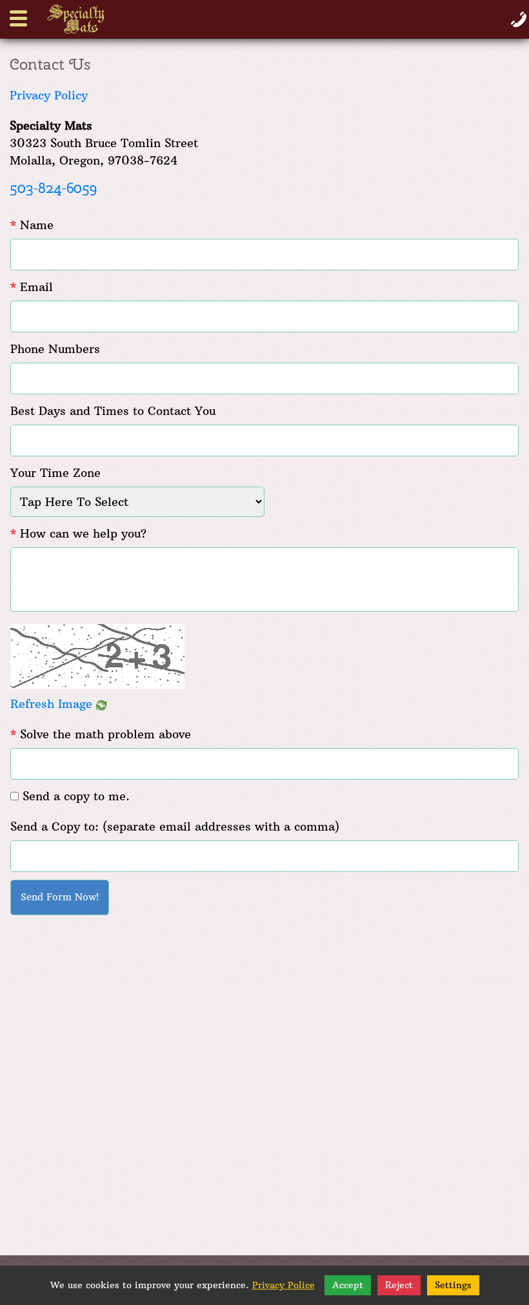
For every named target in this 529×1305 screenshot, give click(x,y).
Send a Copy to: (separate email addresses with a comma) (174, 826)
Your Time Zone (55, 472)
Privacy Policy (49, 95)
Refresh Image (53, 703)
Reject (399, 1285)
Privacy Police (283, 1285)
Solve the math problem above (100, 734)
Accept (347, 1285)
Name (32, 225)
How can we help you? (78, 533)
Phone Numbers (55, 348)
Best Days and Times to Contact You (112, 410)
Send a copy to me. (76, 796)
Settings (453, 1285)
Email (31, 286)
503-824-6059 (53, 187)
